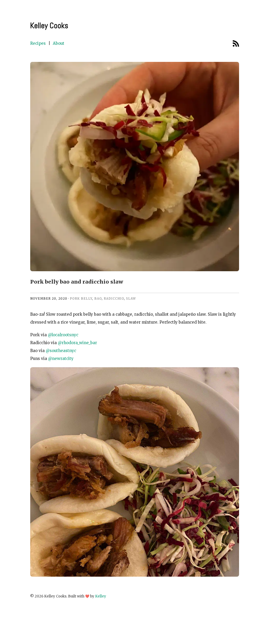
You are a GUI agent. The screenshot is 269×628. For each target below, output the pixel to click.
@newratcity (61, 358)
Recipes (38, 43)
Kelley (100, 596)
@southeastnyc (61, 350)
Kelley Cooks (49, 26)
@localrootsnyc (63, 334)
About (58, 43)
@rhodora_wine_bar (77, 342)
